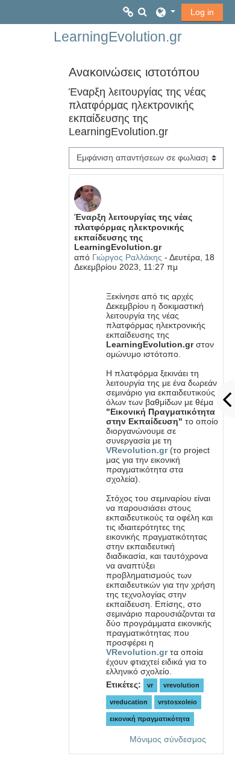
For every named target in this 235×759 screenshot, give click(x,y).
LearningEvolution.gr (118, 36)
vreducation (129, 702)
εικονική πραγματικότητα (150, 718)
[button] (142, 12)
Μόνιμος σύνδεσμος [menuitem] (168, 739)
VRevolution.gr (137, 450)
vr (150, 685)
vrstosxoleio (177, 702)
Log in (202, 12)
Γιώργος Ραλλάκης (127, 257)
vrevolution (181, 685)
